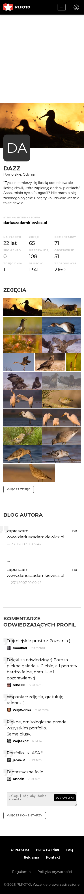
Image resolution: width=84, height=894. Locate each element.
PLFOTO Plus (47, 850)
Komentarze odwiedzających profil (39, 621)
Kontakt (53, 857)
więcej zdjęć (18, 489)
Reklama (31, 857)
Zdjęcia (14, 290)
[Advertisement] (42, 59)
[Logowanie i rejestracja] (76, 7)
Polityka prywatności (54, 872)
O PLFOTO (20, 850)
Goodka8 (20, 648)
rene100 (19, 685)
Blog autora (23, 515)
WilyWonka (22, 710)
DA (16, 148)
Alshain (18, 779)
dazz (11, 168)
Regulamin (21, 872)
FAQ (69, 850)
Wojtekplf (20, 741)
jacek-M (19, 760)
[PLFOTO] (17, 7)
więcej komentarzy (24, 815)
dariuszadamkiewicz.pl (25, 222)
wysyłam (65, 798)
